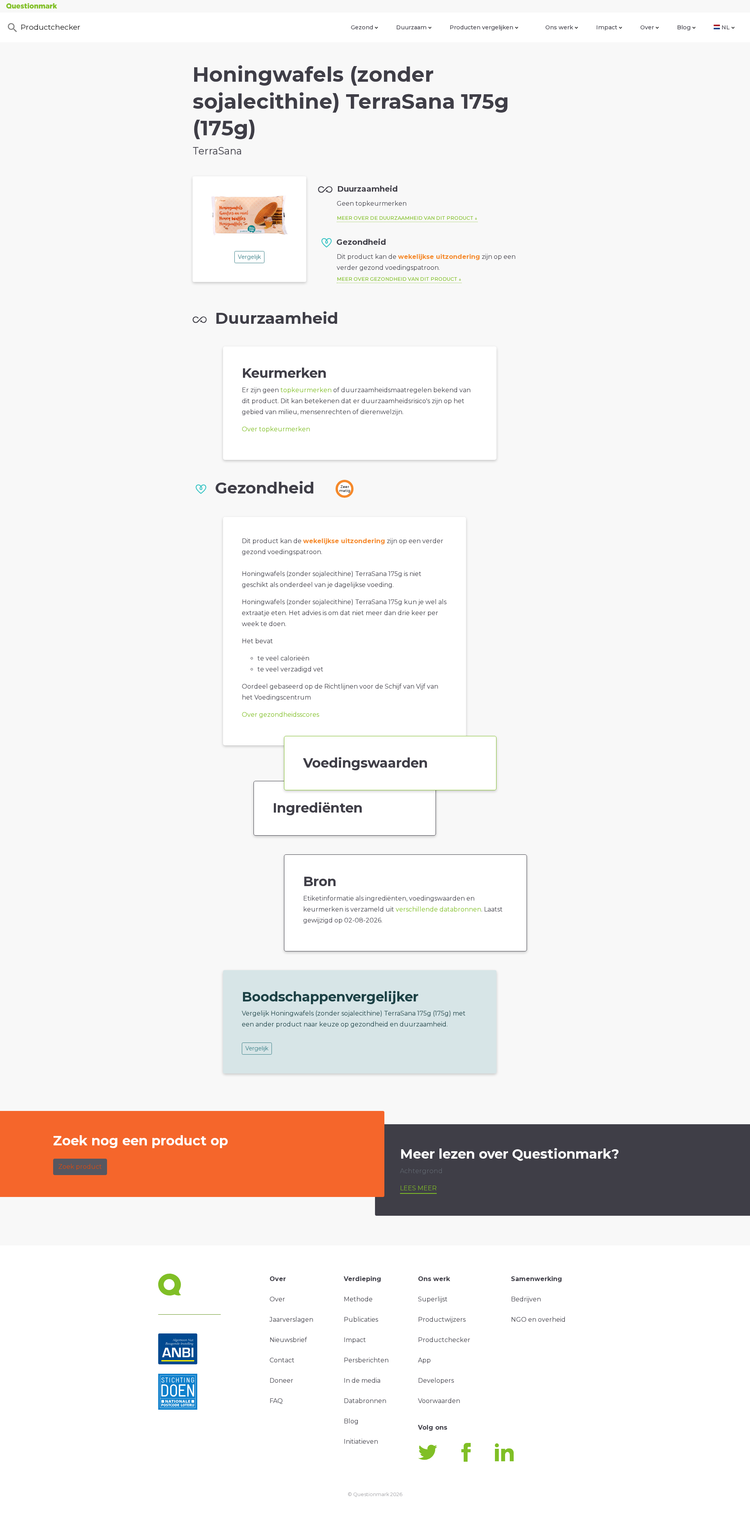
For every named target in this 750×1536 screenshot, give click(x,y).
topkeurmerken (306, 390)
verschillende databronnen (438, 909)
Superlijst (433, 1299)
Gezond (362, 27)
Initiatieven (361, 1441)
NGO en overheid (538, 1319)
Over (647, 27)
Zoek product (80, 1166)
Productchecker (50, 27)
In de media (362, 1380)
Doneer (281, 1380)
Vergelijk (249, 256)
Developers (436, 1380)
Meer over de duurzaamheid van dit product (405, 218)
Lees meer (418, 1188)
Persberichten (366, 1360)
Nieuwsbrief (288, 1340)
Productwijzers (442, 1319)
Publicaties (361, 1319)
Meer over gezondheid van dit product (397, 279)
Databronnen (365, 1401)
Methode (358, 1299)
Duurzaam (411, 27)
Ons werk (559, 27)
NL (725, 27)
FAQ (276, 1401)
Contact (282, 1360)
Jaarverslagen (291, 1319)
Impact (606, 27)
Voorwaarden (439, 1401)
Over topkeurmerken (276, 429)
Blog (684, 27)
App (424, 1360)
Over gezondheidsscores (280, 714)
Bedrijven (526, 1299)
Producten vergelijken (481, 27)
